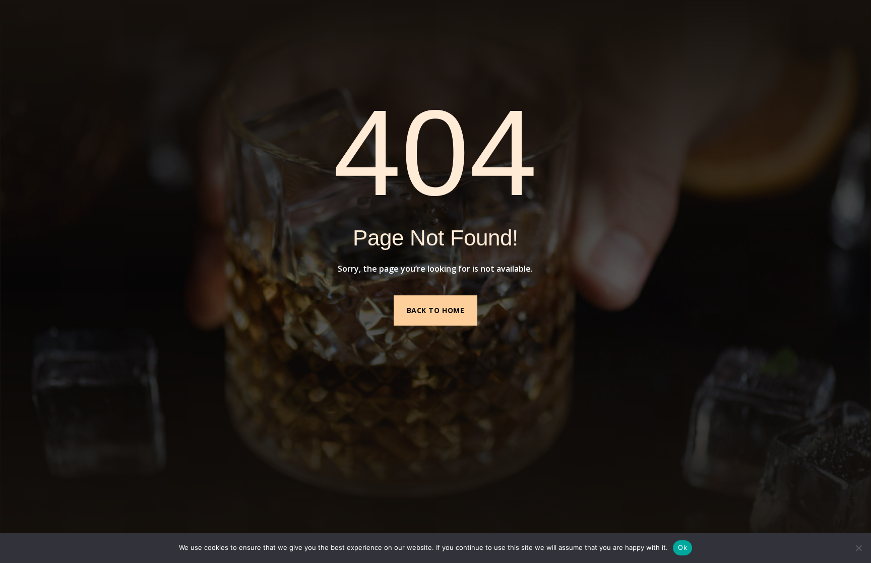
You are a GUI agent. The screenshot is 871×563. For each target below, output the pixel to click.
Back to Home (436, 310)
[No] (858, 548)
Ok (682, 547)
